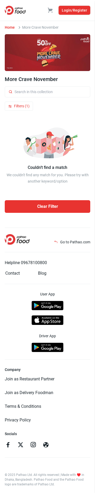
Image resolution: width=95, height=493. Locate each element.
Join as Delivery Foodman (29, 392)
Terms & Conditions (23, 406)
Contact (12, 273)
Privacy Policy (18, 419)
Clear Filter (47, 206)
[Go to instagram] (33, 445)
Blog (42, 273)
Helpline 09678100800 (26, 262)
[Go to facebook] (8, 445)
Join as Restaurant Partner (29, 378)
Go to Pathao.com (74, 242)
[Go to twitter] (20, 445)
